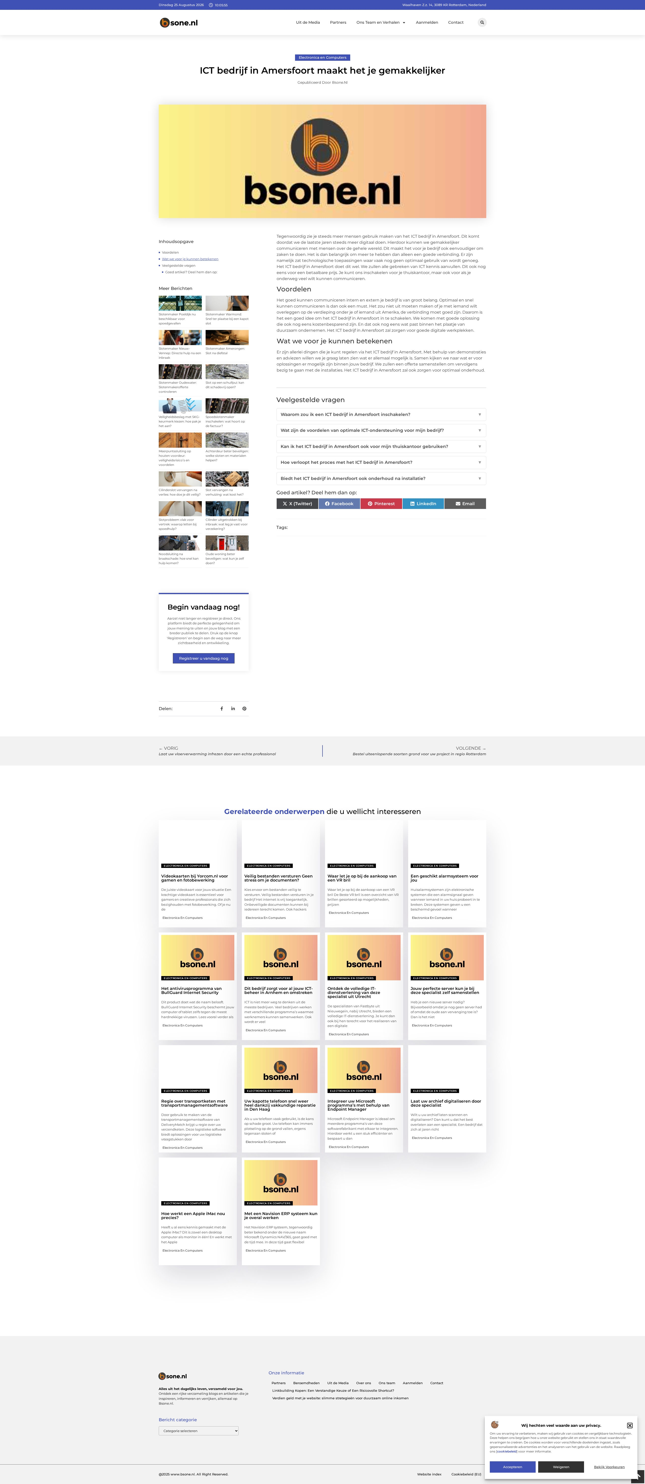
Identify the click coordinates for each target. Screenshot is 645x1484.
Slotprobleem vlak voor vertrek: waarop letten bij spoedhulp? (178, 524)
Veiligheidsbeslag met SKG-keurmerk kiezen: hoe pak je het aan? (180, 421)
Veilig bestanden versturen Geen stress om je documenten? (278, 878)
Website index (429, 1474)
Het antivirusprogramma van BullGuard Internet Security (191, 990)
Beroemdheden (306, 1383)
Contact (456, 22)
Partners (338, 22)
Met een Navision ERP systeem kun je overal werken (280, 1215)
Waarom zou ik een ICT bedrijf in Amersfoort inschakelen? (381, 414)
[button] (629, 1425)
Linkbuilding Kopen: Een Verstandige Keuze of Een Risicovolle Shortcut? (333, 1390)
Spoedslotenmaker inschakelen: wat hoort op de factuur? (225, 421)
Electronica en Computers (322, 57)
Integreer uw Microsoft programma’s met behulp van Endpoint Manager (359, 1105)
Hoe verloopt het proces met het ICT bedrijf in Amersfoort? (381, 462)
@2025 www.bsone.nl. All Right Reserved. (193, 1474)
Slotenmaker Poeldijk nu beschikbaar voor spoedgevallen (177, 318)
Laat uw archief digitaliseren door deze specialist (446, 1103)
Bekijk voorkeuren (609, 1467)
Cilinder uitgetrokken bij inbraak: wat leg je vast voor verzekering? (227, 524)
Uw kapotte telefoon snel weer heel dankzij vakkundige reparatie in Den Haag (280, 1105)
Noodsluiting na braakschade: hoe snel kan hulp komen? (179, 558)
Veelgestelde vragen (179, 265)
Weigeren (561, 1467)
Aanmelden (427, 22)
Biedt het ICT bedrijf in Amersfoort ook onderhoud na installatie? (381, 478)
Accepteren (512, 1467)
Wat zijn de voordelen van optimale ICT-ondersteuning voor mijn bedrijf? (381, 430)
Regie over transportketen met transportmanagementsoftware (194, 1103)
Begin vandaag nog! (204, 607)
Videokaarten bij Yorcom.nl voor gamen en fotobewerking (194, 878)
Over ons (363, 1383)
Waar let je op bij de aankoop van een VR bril (362, 878)
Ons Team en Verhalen (378, 22)
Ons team (387, 1383)
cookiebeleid (507, 1451)
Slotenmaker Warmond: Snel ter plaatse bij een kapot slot (227, 318)
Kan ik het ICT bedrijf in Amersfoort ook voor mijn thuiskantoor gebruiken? (381, 446)
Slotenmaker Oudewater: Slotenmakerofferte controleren (178, 387)
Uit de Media (308, 22)
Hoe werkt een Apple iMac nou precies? (193, 1215)
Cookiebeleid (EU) (466, 1474)
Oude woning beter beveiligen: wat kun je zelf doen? (225, 558)
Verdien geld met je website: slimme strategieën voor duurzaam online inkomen (340, 1398)
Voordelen (170, 252)
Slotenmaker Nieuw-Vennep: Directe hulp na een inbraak (180, 353)
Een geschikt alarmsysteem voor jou (444, 878)
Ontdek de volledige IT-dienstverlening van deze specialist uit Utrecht (354, 992)
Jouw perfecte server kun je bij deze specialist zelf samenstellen (445, 990)
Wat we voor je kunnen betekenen (190, 259)
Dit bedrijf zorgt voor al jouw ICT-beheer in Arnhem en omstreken (278, 990)
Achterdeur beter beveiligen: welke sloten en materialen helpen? (227, 455)
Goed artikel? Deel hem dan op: (191, 272)
